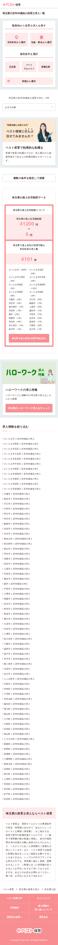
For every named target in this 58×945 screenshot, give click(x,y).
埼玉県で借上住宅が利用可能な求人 (29, 338)
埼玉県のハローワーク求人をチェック (29, 408)
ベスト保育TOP (14, 898)
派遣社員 (45, 66)
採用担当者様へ (14, 916)
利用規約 (14, 907)
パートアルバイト (29, 66)
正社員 (12, 66)
